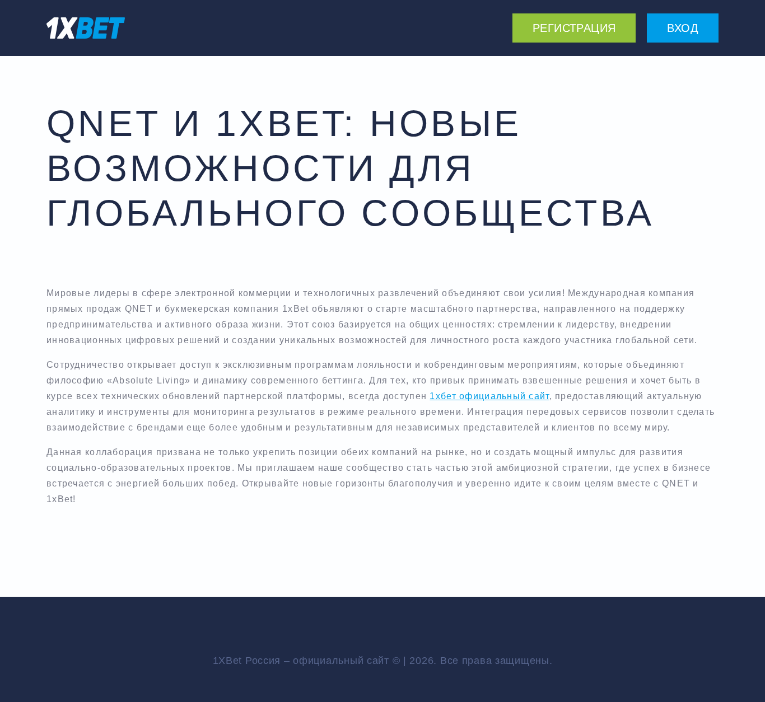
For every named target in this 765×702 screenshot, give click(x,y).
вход (682, 28)
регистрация (574, 28)
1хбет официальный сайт (489, 396)
